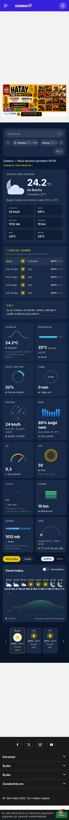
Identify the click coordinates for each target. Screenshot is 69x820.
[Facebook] (17, 744)
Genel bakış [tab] (11, 559)
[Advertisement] (34, 47)
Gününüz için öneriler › (18, 165)
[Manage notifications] (61, 812)
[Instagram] (40, 744)
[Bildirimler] (62, 5)
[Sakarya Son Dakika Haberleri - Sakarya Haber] (24, 5)
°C (57, 151)
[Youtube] (51, 744)
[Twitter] (29, 744)
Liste (60, 559)
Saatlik (27, 559)
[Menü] (6, 5)
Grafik (48, 559)
